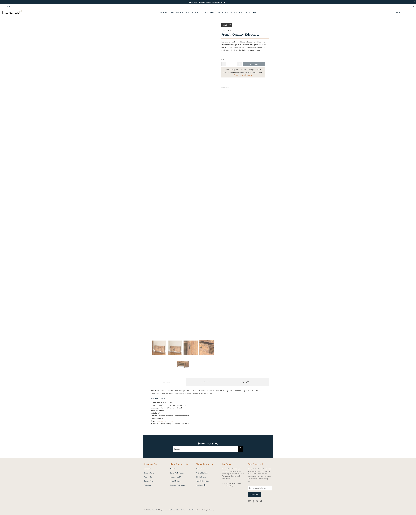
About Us (173, 469)
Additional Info (206, 382)
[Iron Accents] (12, 12)
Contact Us (147, 469)
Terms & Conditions (190, 510)
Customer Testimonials (177, 485)
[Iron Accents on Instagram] (257, 501)
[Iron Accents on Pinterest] (261, 501)
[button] (164, 12)
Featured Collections (202, 473)
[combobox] (404, 12)
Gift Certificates (201, 477)
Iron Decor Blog (201, 485)
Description (166, 382)
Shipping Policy (149, 473)
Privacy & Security (177, 510)
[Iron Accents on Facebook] (253, 501)
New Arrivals (200, 469)
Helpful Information (202, 481)
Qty (222, 59)
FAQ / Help (147, 485)
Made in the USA (175, 477)
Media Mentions (175, 481)
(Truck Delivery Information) (166, 421)
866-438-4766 (6, 6)
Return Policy (148, 477)
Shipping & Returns (247, 382)
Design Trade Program (177, 473)
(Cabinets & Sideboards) (243, 75)
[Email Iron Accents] (249, 501)
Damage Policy (149, 481)
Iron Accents (153, 510)
